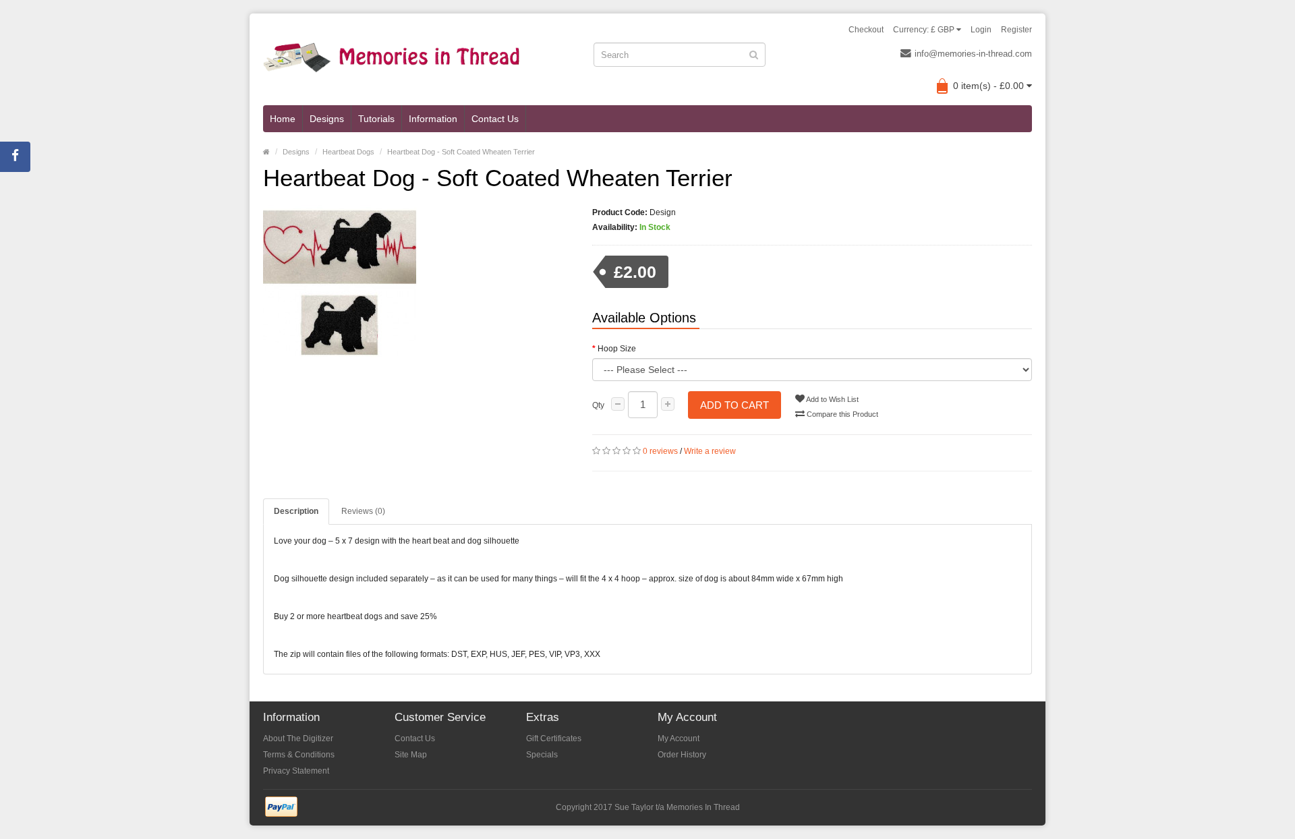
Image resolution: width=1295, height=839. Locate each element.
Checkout (866, 29)
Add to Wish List (832, 399)
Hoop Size (617, 348)
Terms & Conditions (299, 754)
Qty (598, 405)
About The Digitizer (298, 738)
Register (1016, 29)
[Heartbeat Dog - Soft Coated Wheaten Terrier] (417, 282)
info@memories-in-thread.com (973, 54)
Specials (542, 754)
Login (981, 29)
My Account (678, 738)
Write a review (710, 451)
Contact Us (495, 118)
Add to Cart (734, 405)
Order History (682, 754)
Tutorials (376, 118)
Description (296, 511)
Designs (327, 118)
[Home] (266, 152)
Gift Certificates (553, 738)
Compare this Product (841, 414)
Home (282, 118)
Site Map (411, 754)
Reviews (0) (363, 511)
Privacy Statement (296, 771)
